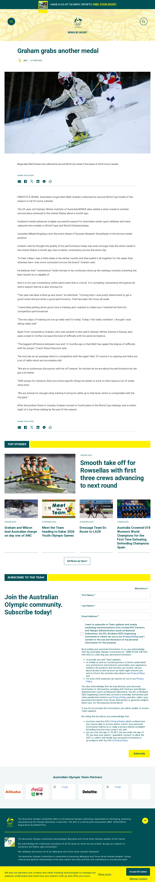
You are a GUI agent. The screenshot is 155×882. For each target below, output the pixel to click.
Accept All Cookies (138, 872)
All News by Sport (77, 561)
